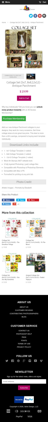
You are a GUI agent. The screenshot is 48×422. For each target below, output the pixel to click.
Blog (24, 316)
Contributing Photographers (24, 313)
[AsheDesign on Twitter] (31, 17)
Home (4, 22)
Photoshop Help (24, 334)
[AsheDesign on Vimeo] (41, 361)
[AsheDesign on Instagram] (44, 17)
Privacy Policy (24, 347)
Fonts (24, 340)
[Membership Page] (14, 120)
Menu (7, 2)
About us (24, 307)
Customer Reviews (24, 310)
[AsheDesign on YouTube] (35, 361)
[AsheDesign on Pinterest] (40, 17)
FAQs (24, 337)
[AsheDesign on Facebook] (35, 17)
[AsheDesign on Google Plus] (24, 361)
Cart (44, 2)
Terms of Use (24, 343)
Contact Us (24, 330)
